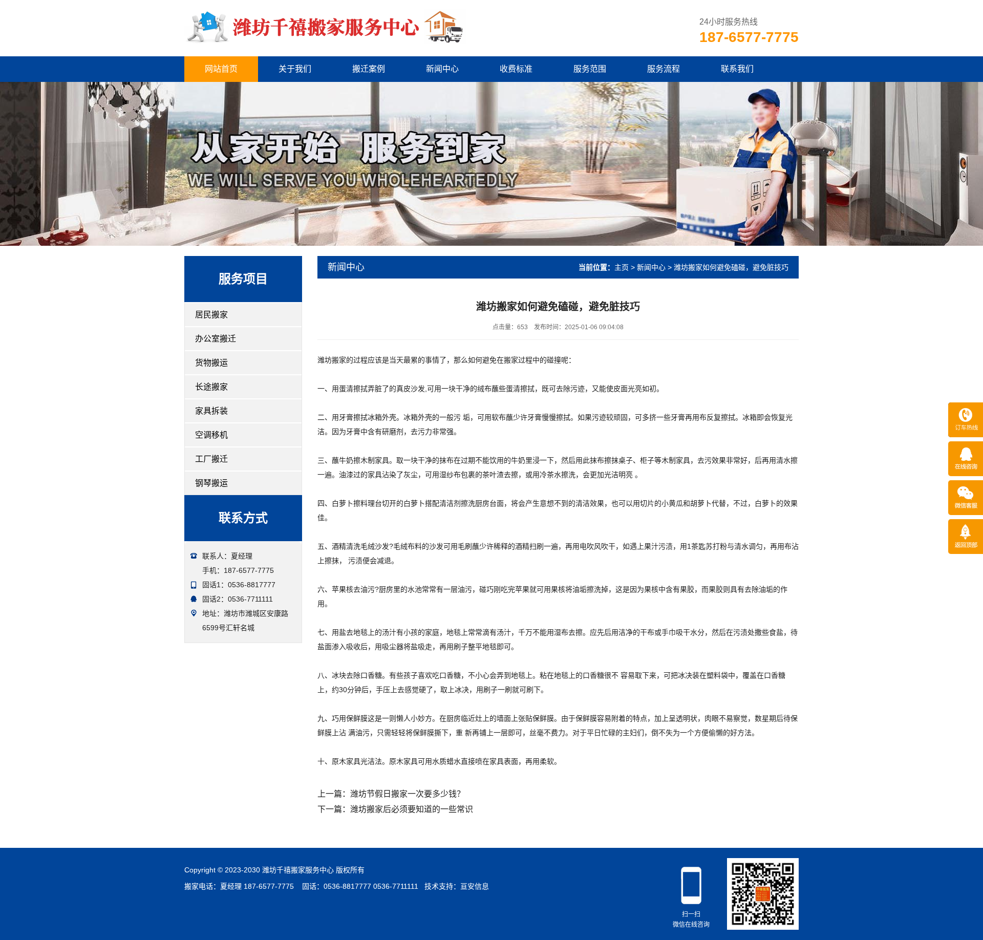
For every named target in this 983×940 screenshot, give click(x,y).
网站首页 (221, 69)
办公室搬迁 (215, 338)
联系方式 (243, 518)
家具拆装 (211, 411)
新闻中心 (442, 69)
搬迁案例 (368, 69)
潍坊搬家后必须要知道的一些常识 (411, 809)
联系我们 (737, 69)
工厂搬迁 (211, 459)
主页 (621, 267)
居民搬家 (211, 314)
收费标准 (516, 69)
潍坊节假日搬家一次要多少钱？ (407, 793)
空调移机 (211, 435)
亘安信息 (474, 886)
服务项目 (243, 279)
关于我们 (295, 69)
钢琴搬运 (211, 483)
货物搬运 (211, 362)
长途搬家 (211, 386)
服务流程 (663, 69)
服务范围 (589, 69)
